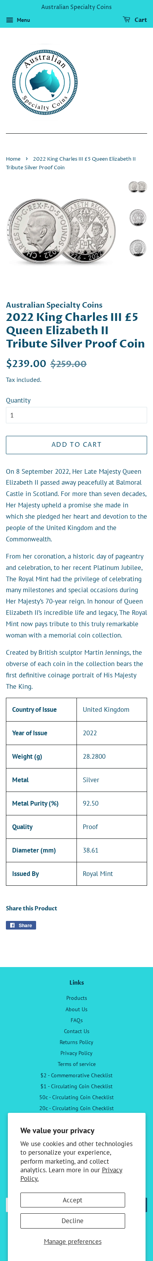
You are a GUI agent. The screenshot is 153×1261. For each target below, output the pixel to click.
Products (76, 997)
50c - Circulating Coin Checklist (76, 1097)
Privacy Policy (76, 1053)
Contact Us (76, 1031)
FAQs (77, 1020)
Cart (140, 20)
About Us (76, 1009)
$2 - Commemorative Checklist (76, 1075)
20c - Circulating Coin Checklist (76, 1108)
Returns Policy (76, 1042)
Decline (73, 1220)
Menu (22, 19)
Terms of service (77, 1064)
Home (13, 159)
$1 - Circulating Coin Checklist (76, 1086)
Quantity (18, 400)
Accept (72, 1200)
